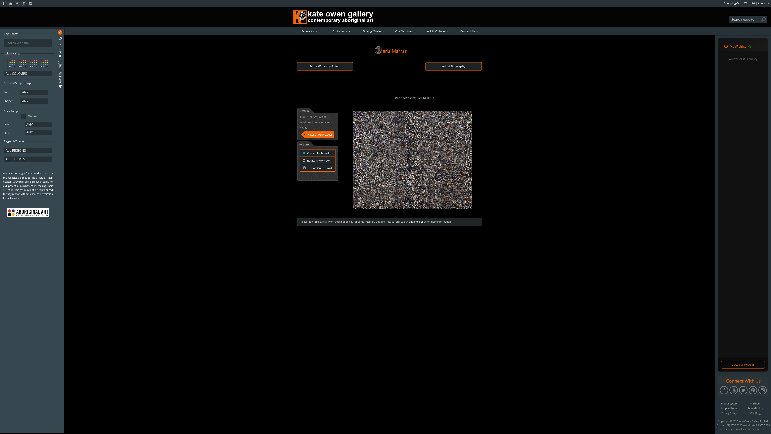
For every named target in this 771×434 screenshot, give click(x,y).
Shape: (8, 101)
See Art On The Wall (319, 168)
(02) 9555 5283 (734, 425)
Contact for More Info (320, 153)
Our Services (404, 31)
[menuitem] (309, 31)
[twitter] (17, 3)
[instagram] (30, 3)
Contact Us (468, 31)
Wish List (749, 3)
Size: (7, 92)
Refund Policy (755, 408)
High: (7, 133)
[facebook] (4, 3)
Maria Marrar (392, 51)
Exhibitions (339, 31)
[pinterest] (24, 3)
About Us (763, 3)
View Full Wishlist (743, 365)
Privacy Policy (729, 413)
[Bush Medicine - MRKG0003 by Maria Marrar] (412, 207)
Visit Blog (755, 413)
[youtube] (10, 3)
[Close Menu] (60, 32)
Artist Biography (453, 66)
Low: (7, 124)
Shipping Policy (728, 408)
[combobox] (748, 19)
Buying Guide (372, 31)
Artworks (307, 31)
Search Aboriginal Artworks (60, 63)
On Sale (33, 116)
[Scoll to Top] (709, 428)
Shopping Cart (732, 3)
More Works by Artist (325, 66)
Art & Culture (436, 31)
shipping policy (417, 221)
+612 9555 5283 (761, 425)
